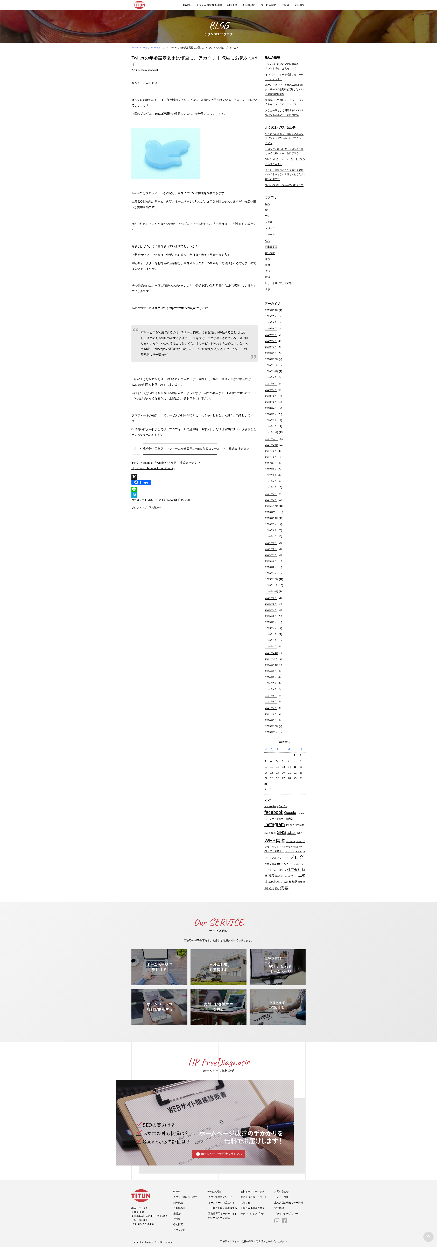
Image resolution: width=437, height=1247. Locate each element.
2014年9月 (271, 671)
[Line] (194, 489)
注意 (180, 499)
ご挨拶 (285, 4)
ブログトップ (139, 507)
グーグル (289, 851)
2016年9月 (271, 524)
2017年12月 (271, 432)
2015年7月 (271, 609)
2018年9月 (271, 377)
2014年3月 (271, 707)
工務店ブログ (276, 881)
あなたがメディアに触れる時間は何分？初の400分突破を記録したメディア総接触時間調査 (285, 89)
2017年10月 (271, 444)
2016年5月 (271, 548)
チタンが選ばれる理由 (209, 4)
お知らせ (245, 1202)
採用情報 (279, 1208)
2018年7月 (271, 389)
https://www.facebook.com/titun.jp (152, 468)
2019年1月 (271, 353)
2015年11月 (271, 585)
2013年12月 (271, 726)
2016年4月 (271, 554)
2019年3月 (271, 340)
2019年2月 (271, 346)
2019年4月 (271, 334)
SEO (267, 203)
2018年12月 (271, 359)
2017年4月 (271, 481)
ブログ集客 (270, 864)
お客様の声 (249, 4)
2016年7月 (271, 536)
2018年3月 (271, 414)
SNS (150, 499)
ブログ (297, 857)
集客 (284, 887)
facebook (273, 812)
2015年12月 (271, 579)
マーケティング (273, 234)
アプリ (299, 842)
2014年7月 (271, 683)
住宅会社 (294, 869)
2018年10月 (271, 371)
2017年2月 (271, 493)
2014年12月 (271, 652)
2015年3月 (271, 634)
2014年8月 (271, 677)
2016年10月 (271, 518)
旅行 (267, 258)
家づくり (293, 876)
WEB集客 (274, 840)
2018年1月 (271, 426)
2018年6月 (271, 396)
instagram (274, 824)
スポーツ (270, 228)
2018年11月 (271, 365)
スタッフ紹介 (180, 1230)
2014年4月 (271, 701)
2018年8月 (271, 383)
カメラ (282, 847)
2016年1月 (271, 573)
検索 (295, 881)
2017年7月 (271, 463)
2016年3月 (271, 561)
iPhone (289, 824)
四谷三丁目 (271, 246)
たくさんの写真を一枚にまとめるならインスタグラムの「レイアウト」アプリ (284, 138)
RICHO (267, 833)
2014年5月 (271, 695)
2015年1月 (271, 646)
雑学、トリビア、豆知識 (278, 283)
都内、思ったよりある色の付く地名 (284, 184)
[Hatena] (194, 495)
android (268, 806)
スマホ (298, 851)
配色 (277, 888)
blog (275, 806)
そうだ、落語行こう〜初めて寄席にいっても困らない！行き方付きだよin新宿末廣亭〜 (285, 174)
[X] (194, 477)
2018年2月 (271, 420)
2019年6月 (271, 322)
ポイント (300, 864)
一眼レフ (282, 870)
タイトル (284, 858)
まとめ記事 (290, 842)
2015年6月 (271, 616)
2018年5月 (271, 402)
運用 (187, 499)
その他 (268, 222)
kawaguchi (153, 70)
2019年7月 (271, 316)
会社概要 (299, 4)
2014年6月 (271, 689)
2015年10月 (271, 591)
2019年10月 (271, 310)
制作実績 (232, 4)
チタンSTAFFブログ (154, 47)
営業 (271, 875)
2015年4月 (271, 628)
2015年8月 (271, 603)
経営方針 (178, 1213)
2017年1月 (271, 499)
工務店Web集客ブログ (253, 1208)
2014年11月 (271, 659)
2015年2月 (271, 640)
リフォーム (270, 870)
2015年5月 (271, 622)
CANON (283, 806)
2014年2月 (271, 714)
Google (290, 812)
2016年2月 (271, 567)
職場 (267, 277)
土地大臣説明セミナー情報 (288, 1202)
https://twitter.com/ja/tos (184, 308)
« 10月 (268, 789)
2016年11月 (271, 512)
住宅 (267, 240)
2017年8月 (271, 457)
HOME (187, 4)
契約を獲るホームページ (254, 1197)
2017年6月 (271, 469)
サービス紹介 (268, 4)
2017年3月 (271, 487)
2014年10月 (271, 665)
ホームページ (286, 864)
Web (267, 216)
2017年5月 (271, 475)
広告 (286, 881)
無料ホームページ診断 (252, 1191)
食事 (267, 289)
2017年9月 (271, 451)
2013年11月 (271, 732)
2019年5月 (271, 328)
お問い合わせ (281, 1191)
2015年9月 (271, 597)
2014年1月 (271, 720)
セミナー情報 (281, 1197)
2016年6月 (271, 542)
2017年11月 (271, 438)
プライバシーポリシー (286, 1213)
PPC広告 (299, 825)
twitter (173, 499)
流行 (267, 271)
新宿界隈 (270, 252)
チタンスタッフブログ (252, 1213)
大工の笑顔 (279, 876)
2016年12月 (271, 506)
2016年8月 (271, 530)
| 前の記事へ (154, 507)
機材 (267, 265)
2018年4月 (271, 408)
